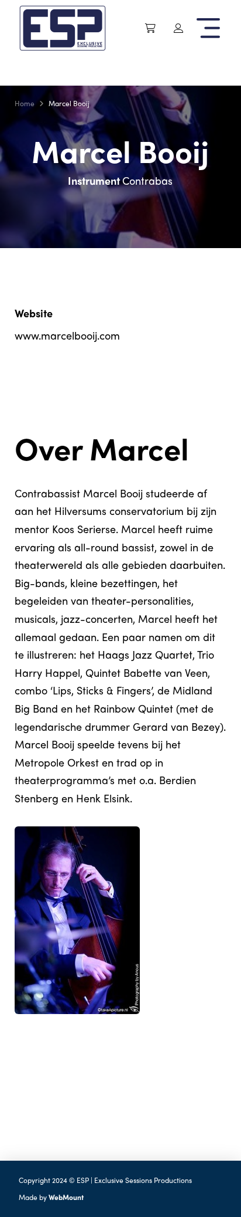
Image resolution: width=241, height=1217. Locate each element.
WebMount (66, 1197)
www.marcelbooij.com (67, 335)
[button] (150, 28)
